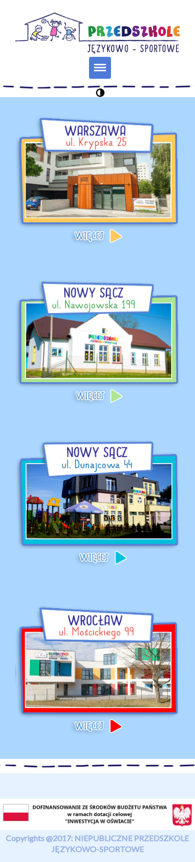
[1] (100, 93)
